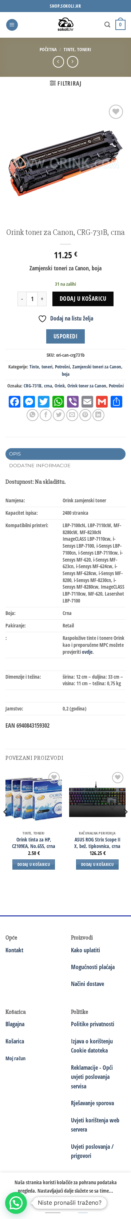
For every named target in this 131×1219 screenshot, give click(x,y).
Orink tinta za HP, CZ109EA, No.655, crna (33, 842)
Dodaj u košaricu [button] (33, 864)
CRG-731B (32, 385)
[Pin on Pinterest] (85, 415)
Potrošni (62, 366)
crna (48, 385)
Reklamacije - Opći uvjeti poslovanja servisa (92, 1077)
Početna (48, 49)
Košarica (14, 1041)
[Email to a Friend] (72, 415)
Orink (60, 385)
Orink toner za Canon (86, 385)
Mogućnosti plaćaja (93, 967)
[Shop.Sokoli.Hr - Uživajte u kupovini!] (65, 25)
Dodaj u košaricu (83, 299)
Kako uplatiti (85, 950)
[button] (12, 25)
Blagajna (14, 1024)
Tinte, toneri (77, 49)
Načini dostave (87, 984)
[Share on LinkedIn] (98, 415)
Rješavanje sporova (92, 1103)
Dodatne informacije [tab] (40, 465)
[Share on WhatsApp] (33, 415)
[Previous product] (72, 61)
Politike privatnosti (92, 1024)
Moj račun (15, 1058)
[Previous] (5, 826)
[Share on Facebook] (46, 415)
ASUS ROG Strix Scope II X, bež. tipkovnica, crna (97, 842)
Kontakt (14, 950)
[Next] (125, 826)
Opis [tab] (15, 454)
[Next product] (58, 61)
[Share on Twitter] (59, 415)
